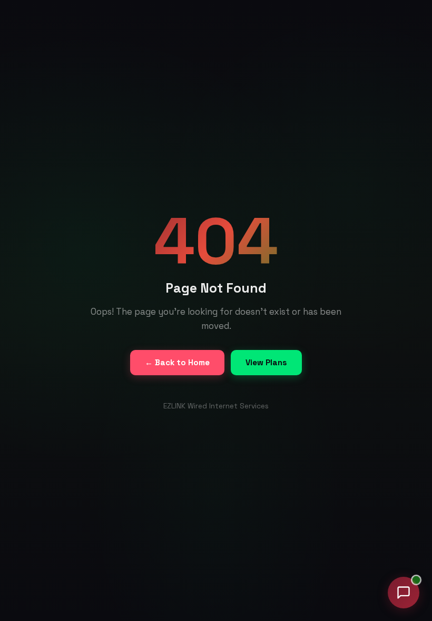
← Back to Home (177, 362)
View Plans (266, 362)
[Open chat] (403, 592)
